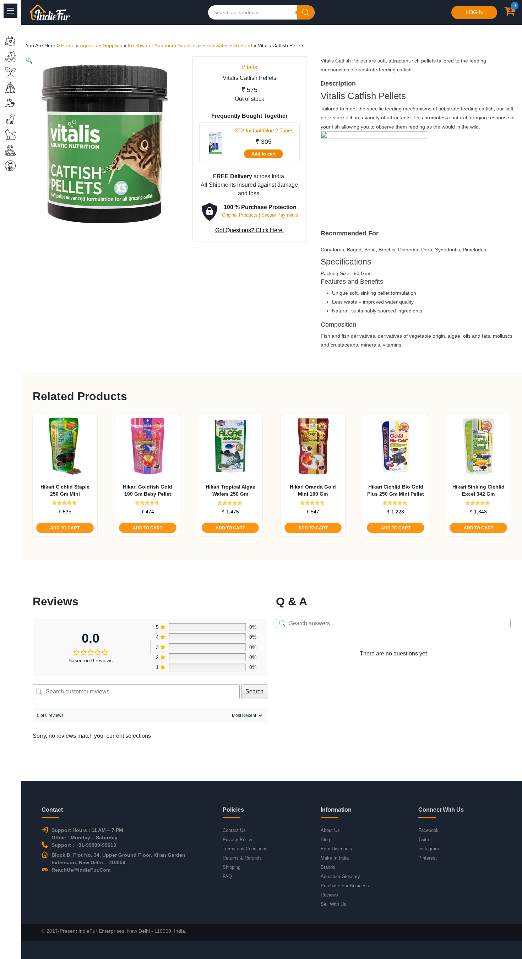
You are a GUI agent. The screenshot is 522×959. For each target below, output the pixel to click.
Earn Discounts (336, 848)
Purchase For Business (345, 885)
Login (474, 12)
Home (68, 45)
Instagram (428, 848)
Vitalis (249, 67)
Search (254, 691)
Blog (325, 839)
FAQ (227, 876)
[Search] (306, 12)
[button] (29, 61)
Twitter (425, 839)
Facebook (428, 830)
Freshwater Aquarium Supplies (162, 45)
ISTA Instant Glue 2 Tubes (263, 130)
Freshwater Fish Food (227, 45)
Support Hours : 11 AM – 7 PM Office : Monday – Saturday (87, 833)
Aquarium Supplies (101, 45)
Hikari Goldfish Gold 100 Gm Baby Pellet (147, 490)
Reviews (329, 895)
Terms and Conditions (245, 848)
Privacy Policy (237, 839)
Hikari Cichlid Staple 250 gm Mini (64, 490)
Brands (328, 867)
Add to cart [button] (65, 527)
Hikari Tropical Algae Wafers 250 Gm (230, 490)
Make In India (335, 858)
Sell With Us (333, 904)
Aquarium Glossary (340, 876)
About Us (330, 830)
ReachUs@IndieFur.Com (80, 870)
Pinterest (427, 858)
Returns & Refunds (242, 858)
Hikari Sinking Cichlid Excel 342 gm (478, 490)
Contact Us (234, 830)
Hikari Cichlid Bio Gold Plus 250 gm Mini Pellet (395, 490)
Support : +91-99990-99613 (83, 845)
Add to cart (263, 154)
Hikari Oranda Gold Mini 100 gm (313, 490)
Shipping (231, 867)
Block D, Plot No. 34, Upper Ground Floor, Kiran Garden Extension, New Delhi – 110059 (118, 858)
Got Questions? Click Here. (249, 230)
